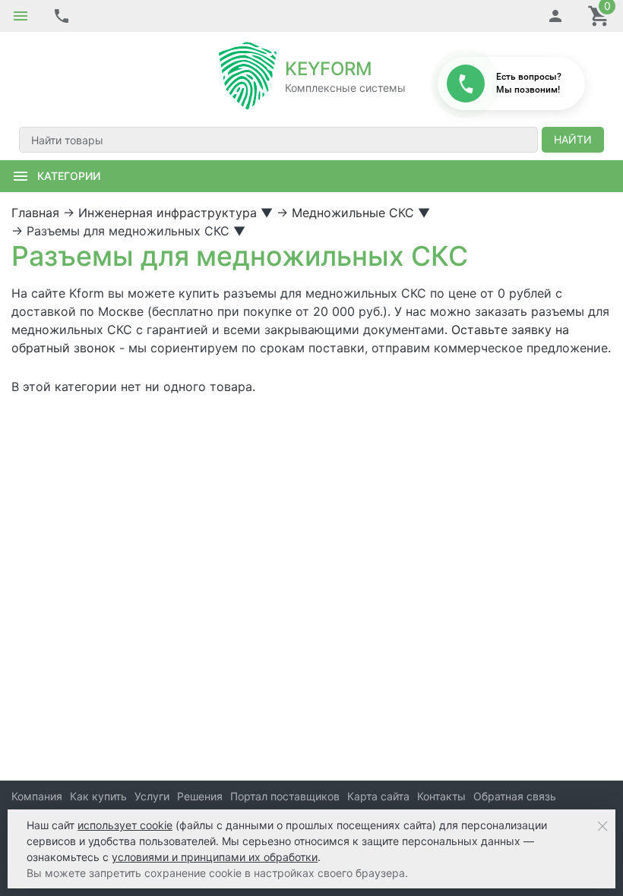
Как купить (98, 796)
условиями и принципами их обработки (215, 856)
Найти (573, 139)
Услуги (151, 796)
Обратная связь (514, 796)
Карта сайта (378, 796)
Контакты (441, 796)
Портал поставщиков (285, 796)
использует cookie (124, 825)
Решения (200, 796)
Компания (36, 796)
